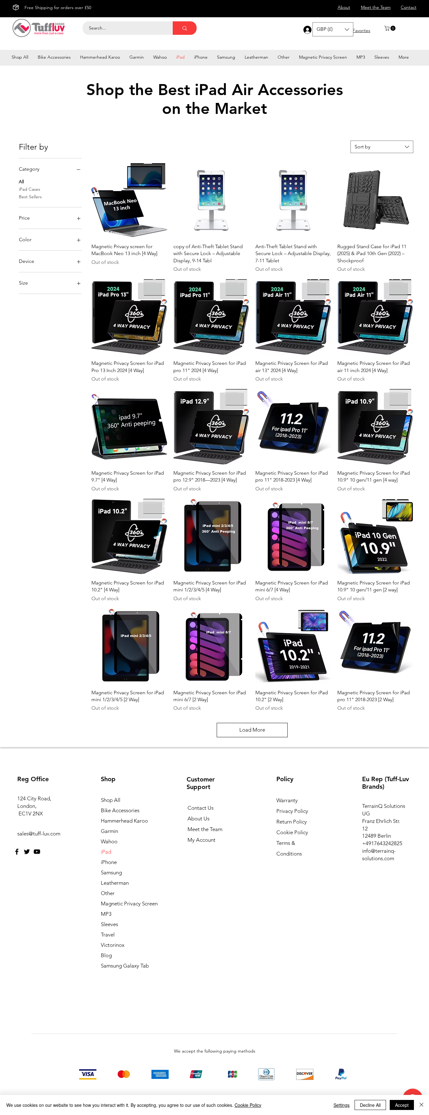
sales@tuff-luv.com (38, 833)
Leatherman (115, 883)
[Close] (421, 1105)
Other (108, 893)
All (21, 181)
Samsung (111, 872)
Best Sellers (30, 197)
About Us (198, 818)
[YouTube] (37, 852)
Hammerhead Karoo (124, 821)
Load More (252, 730)
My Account (201, 840)
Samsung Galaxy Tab (125, 966)
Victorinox (112, 945)
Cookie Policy (292, 832)
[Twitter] (27, 852)
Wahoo (109, 841)
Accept (402, 1105)
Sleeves (109, 924)
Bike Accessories (120, 810)
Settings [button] (342, 1105)
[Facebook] (17, 852)
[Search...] (185, 28)
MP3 (106, 914)
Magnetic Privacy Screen (128, 903)
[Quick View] (129, 200)
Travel (108, 934)
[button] (390, 28)
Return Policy (291, 822)
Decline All (370, 1105)
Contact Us (200, 808)
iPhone (109, 862)
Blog (106, 955)
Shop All (110, 800)
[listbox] (332, 29)
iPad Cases (29, 189)
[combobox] (381, 147)
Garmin (109, 831)
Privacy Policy (292, 811)
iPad (106, 852)
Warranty (287, 800)
